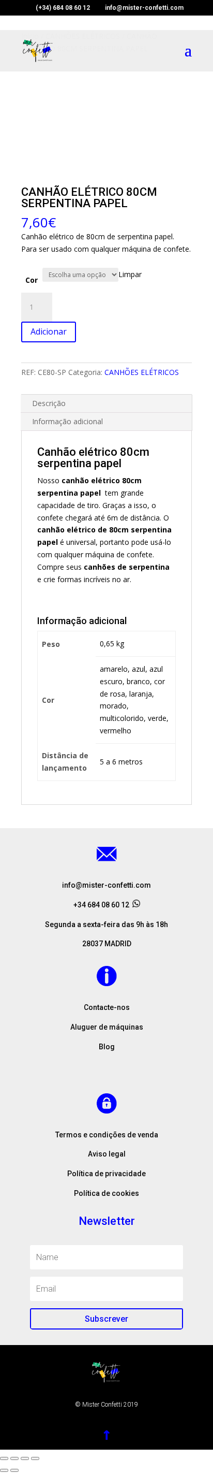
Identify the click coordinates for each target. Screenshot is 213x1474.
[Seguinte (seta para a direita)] (14, 1470)
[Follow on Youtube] (127, 1065)
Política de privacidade (106, 1173)
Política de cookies (106, 1193)
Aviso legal (107, 1154)
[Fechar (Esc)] (4, 1458)
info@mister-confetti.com (106, 885)
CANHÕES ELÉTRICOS (141, 372)
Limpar (130, 274)
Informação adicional (67, 421)
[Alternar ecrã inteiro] (25, 1458)
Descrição (49, 403)
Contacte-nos (107, 1007)
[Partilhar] (14, 1458)
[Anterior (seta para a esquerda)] (4, 1470)
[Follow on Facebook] (86, 1065)
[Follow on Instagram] (106, 1065)
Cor (31, 280)
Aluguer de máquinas (106, 1027)
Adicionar (49, 331)
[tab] (106, 404)
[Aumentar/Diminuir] (35, 1458)
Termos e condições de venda (106, 1135)
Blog (107, 1047)
